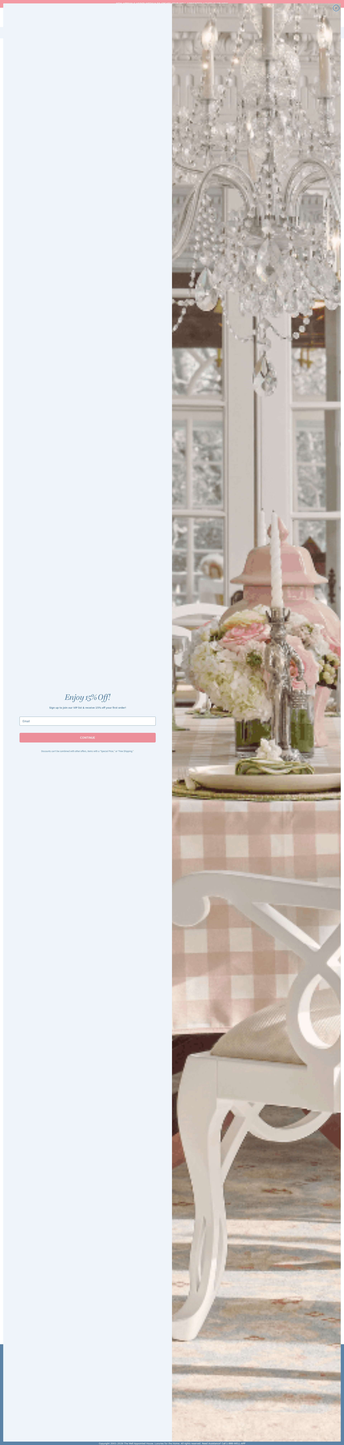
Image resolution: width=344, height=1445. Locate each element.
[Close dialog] (336, 8)
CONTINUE (87, 738)
